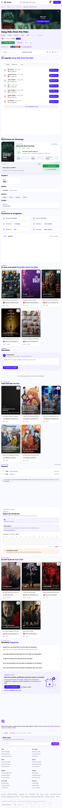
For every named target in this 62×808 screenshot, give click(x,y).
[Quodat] (3, 721)
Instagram (12, 733)
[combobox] (27, 2)
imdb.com (12, 474)
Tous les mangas (5, 777)
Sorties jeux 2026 (36, 751)
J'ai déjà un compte (26, 687)
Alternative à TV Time (55, 794)
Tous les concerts (36, 787)
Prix (27, 794)
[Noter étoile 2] (10, 52)
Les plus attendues (5, 764)
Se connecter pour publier (10, 367)
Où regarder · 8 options (44, 21)
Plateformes (15, 64)
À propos (3, 794)
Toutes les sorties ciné (6, 756)
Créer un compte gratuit (12, 687)
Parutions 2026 (4, 783)
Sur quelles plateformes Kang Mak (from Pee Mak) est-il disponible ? (22, 654)
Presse (41, 794)
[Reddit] (55, 52)
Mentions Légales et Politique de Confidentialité (31, 796)
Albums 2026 (35, 773)
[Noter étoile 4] (14, 52)
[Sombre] (21, 805)
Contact (47, 794)
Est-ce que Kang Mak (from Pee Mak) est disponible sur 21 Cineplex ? (22, 663)
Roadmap (22, 794)
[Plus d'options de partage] (58, 52)
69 (4, 344)
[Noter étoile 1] (8, 52)
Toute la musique (36, 777)
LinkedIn (6, 733)
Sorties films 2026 (5, 751)
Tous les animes (36, 766)
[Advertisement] (31, 121)
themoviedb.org (13, 471)
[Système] (15, 804)
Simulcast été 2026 (36, 762)
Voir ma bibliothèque (52, 169)
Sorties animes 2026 (37, 764)
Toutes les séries (5, 766)
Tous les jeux (35, 756)
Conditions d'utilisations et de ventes (10, 796)
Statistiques (32, 794)
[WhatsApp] (53, 52)
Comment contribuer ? (12, 794)
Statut (57, 796)
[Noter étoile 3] (12, 52)
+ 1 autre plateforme (27, 46)
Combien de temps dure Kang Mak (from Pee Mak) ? (18, 658)
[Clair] (18, 805)
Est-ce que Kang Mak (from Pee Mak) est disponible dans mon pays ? (22, 667)
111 (29, 344)
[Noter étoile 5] (15, 52)
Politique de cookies (50, 796)
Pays (22, 64)
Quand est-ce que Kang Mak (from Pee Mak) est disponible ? (20, 647)
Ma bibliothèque (54, 144)
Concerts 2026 (35, 783)
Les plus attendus (5, 754)
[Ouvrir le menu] (1, 2)
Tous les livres (4, 787)
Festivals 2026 (35, 785)
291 (25, 344)
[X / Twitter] (47, 52)
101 (9, 344)
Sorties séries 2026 (5, 762)
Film (58, 11)
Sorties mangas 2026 (6, 773)
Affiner (8, 64)
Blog (37, 794)
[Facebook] (50, 52)
